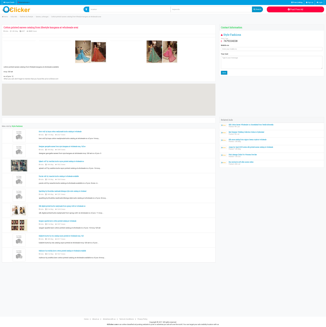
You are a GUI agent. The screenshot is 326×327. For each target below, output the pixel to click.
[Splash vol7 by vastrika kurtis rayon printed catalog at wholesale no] (19, 165)
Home (5, 17)
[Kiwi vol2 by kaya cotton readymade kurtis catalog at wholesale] (19, 135)
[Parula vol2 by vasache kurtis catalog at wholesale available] (19, 180)
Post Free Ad (296, 9)
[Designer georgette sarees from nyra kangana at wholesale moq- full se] (19, 150)
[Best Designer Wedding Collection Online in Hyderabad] (223, 133)
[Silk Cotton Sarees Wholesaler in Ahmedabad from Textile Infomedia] (223, 125)
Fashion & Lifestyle (26, 17)
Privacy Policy (142, 319)
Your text (224, 54)
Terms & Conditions (126, 319)
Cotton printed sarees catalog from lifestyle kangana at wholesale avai (76, 17)
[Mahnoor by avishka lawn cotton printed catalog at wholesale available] (19, 255)
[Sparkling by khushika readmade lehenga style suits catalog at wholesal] (19, 195)
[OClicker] (41, 9)
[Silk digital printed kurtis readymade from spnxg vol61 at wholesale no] (19, 210)
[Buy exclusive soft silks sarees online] (223, 162)
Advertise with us (109, 319)
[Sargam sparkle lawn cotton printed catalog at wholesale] (19, 225)
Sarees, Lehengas (42, 17)
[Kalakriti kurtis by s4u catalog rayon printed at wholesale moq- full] (19, 240)
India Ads (14, 17)
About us (95, 319)
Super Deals (9, 2)
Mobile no (225, 45)
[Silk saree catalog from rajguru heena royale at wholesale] (223, 140)
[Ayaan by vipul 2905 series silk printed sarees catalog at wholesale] (223, 147)
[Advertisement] (271, 97)
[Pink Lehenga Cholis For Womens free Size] (223, 155)
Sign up (310, 2)
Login (320, 2)
